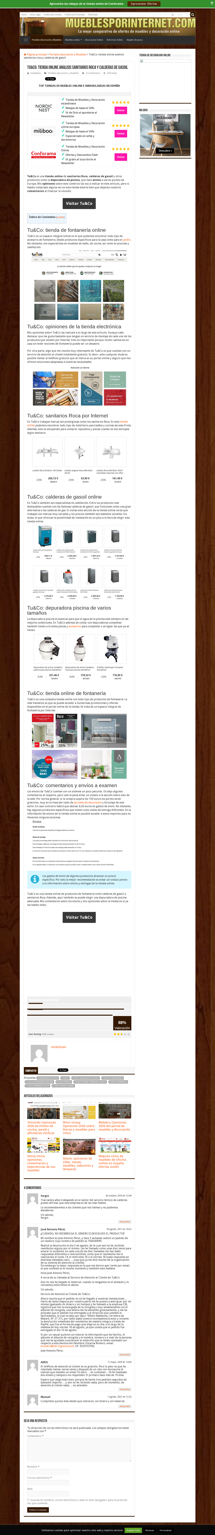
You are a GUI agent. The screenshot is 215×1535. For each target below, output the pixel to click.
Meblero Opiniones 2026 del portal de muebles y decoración (114, 1126)
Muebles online (72, 40)
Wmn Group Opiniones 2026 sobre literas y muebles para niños (79, 1128)
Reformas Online (115, 40)
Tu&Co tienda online (64, 1086)
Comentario (35, 1436)
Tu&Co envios (64, 1082)
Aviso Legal (35, 14)
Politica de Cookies (52, 14)
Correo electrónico (39, 1477)
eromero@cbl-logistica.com (57, 1346)
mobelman (35, 73)
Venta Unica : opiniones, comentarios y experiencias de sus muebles (41, 1163)
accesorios (75, 626)
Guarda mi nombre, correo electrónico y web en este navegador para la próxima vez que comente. (77, 1501)
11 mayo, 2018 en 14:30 (119, 1362)
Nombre (33, 1466)
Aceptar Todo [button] (133, 1530)
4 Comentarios (93, 73)
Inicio (24, 14)
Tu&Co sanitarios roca (38, 1086)
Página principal (36, 54)
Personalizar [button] (166, 1530)
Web (30, 1489)
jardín (126, 239)
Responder (125, 1222)
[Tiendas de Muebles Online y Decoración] (35, 26)
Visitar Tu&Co (79, 203)
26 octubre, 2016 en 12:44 (118, 1195)
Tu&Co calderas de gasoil (86, 1078)
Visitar (121, 110)
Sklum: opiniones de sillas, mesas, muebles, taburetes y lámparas (78, 1164)
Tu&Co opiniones (118, 1082)
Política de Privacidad (75, 14)
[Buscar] (192, 14)
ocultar (60, 217)
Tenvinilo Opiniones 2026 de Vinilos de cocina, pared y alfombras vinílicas (41, 1128)
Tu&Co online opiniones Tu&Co (90, 1082)
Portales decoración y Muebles (46, 40)
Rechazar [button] (149, 1530)
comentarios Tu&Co (48, 1078)
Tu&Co (65, 1078)
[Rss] (172, 15)
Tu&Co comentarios (113, 1078)
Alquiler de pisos (134, 40)
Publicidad (93, 14)
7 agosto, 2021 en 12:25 (119, 1396)
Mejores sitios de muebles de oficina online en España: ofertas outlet (112, 1161)
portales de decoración (88, 802)
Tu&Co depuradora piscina (40, 1082)
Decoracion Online (94, 40)
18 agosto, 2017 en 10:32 (118, 1229)
